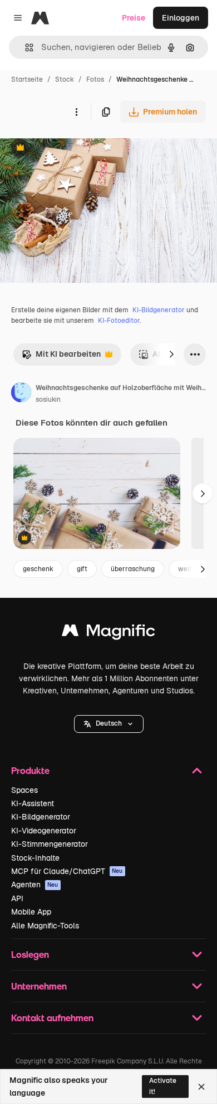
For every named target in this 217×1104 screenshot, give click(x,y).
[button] (109, 724)
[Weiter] (171, 354)
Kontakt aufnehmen (52, 1017)
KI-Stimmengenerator (49, 844)
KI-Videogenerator (43, 831)
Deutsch (109, 723)
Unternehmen (39, 986)
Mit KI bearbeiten (61, 357)
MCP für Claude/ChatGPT (67, 871)
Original (71, 148)
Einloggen (180, 18)
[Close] (201, 1086)
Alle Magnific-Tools (45, 926)
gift (82, 569)
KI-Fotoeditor (119, 320)
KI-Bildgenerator (158, 310)
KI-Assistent (32, 803)
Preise (133, 18)
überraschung (133, 569)
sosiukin (48, 399)
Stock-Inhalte (35, 858)
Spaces (24, 790)
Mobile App (31, 912)
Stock (64, 79)
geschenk (38, 569)
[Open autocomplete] (24, 47)
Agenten (34, 885)
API (17, 898)
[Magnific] (108, 633)
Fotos (95, 79)
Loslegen (30, 954)
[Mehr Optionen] (76, 112)
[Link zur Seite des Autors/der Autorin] (21, 394)
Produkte (30, 770)
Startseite (27, 79)
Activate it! (162, 1086)
